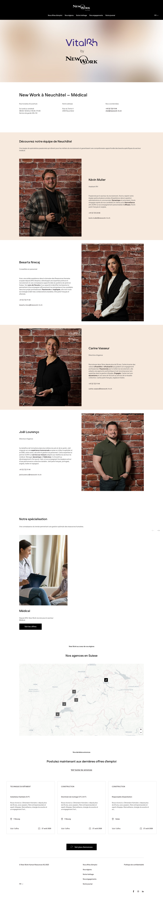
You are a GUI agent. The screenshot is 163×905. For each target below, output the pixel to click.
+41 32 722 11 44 (111, 109)
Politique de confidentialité (134, 865)
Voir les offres (30, 626)
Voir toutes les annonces (81, 770)
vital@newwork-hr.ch (114, 111)
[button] (106, 680)
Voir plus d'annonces (84, 847)
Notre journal (110, 15)
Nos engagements (96, 15)
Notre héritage (81, 15)
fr (155, 15)
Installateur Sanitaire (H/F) (20, 797)
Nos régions (69, 15)
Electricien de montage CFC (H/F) (73, 797)
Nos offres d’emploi (55, 15)
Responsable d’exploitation (122, 797)
